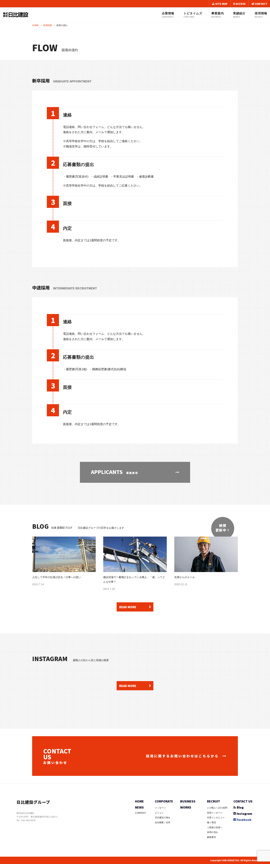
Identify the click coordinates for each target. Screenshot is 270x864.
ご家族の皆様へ (214, 827)
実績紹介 (239, 15)
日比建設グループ (33, 802)
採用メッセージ (214, 812)
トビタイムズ (192, 15)
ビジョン (159, 812)
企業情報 (168, 15)
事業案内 (217, 15)
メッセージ (160, 808)
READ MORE (127, 607)
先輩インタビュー (216, 817)
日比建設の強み (162, 817)
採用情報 (261, 15)
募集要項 (211, 837)
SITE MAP (221, 4)
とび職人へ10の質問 (217, 808)
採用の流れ (212, 832)
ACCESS (240, 4)
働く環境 (211, 822)
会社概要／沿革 (162, 822)
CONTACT (261, 4)
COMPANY (140, 813)
